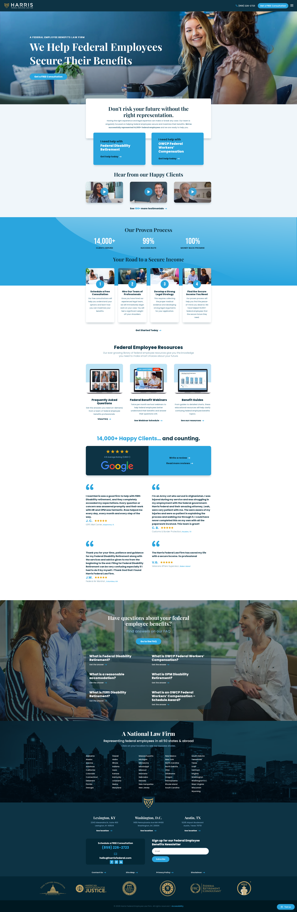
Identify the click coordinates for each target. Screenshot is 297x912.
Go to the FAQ (148, 641)
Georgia (90, 787)
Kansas (115, 773)
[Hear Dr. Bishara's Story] (192, 192)
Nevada (142, 780)
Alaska (89, 759)
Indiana (115, 766)
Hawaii (115, 756)
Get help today (109, 156)
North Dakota (171, 766)
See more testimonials (147, 208)
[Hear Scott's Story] (148, 192)
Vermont (196, 770)
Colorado (90, 773)
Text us (287, 907)
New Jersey (144, 787)
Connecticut (92, 777)
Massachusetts (146, 756)
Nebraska (143, 777)
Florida (89, 784)
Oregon (168, 777)
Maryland (116, 787)
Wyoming (196, 791)
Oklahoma (170, 773)
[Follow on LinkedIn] (121, 862)
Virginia (195, 773)
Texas (194, 763)
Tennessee (197, 759)
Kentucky (116, 777)
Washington (197, 777)
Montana (143, 773)
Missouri (143, 770)
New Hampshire (146, 784)
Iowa (114, 770)
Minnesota (144, 763)
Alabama (90, 756)
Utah (194, 766)
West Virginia (198, 784)
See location (102, 830)
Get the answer (96, 664)
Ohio (167, 770)
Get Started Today (147, 330)
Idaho (115, 759)
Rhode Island (171, 784)
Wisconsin (196, 787)
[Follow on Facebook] (112, 862)
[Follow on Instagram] (116, 862)
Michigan (143, 759)
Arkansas (90, 766)
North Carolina (172, 763)
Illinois (115, 763)
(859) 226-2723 (246, 5)
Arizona (89, 763)
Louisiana (116, 780)
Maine (115, 784)
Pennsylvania (171, 780)
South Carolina (172, 787)
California (90, 770)
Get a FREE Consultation (273, 5)
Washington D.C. (199, 780)
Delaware (90, 780)
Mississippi (144, 766)
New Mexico (170, 756)
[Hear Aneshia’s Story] (104, 192)
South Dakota (198, 756)
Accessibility (177, 906)
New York (169, 759)
